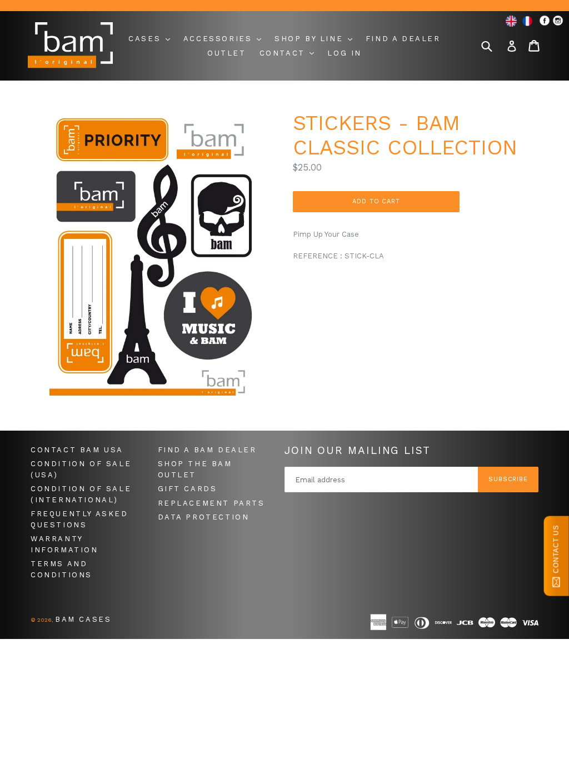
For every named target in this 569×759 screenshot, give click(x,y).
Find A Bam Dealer (207, 450)
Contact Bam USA (77, 450)
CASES (146, 38)
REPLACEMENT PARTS (211, 503)
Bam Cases (83, 619)
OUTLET (226, 53)
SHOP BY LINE (310, 38)
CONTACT (284, 53)
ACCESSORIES (219, 38)
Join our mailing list (357, 451)
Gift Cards (187, 489)
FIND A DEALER (403, 38)
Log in (344, 53)
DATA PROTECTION (203, 517)
